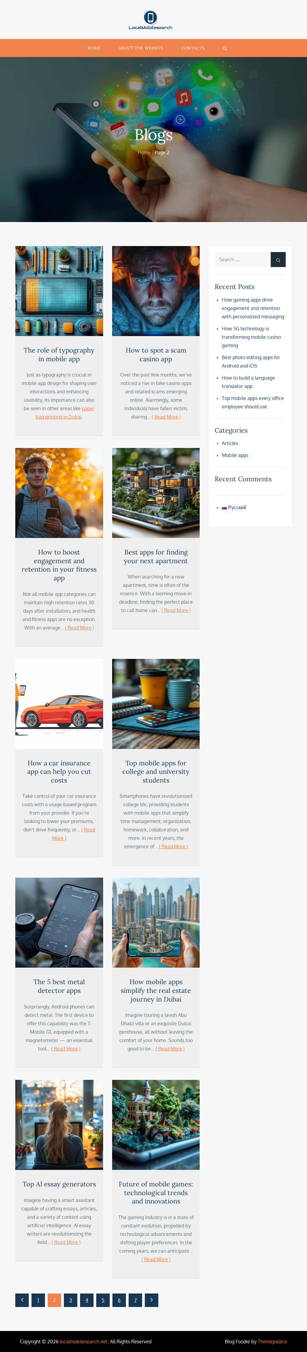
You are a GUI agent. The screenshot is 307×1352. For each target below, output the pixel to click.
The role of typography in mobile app (59, 354)
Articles (230, 443)
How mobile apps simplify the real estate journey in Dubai (156, 990)
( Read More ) (166, 417)
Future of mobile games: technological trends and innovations (156, 1192)
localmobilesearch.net (84, 1341)
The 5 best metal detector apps (59, 986)
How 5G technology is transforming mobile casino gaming (251, 337)
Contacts (192, 48)
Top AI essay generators (59, 1184)
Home (94, 48)
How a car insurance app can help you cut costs (59, 771)
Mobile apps (235, 455)
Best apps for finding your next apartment (156, 556)
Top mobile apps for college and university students (155, 771)
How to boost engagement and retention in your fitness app (59, 565)
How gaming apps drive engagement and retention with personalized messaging (253, 308)
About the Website (141, 48)
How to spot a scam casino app (156, 354)
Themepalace (272, 1341)
